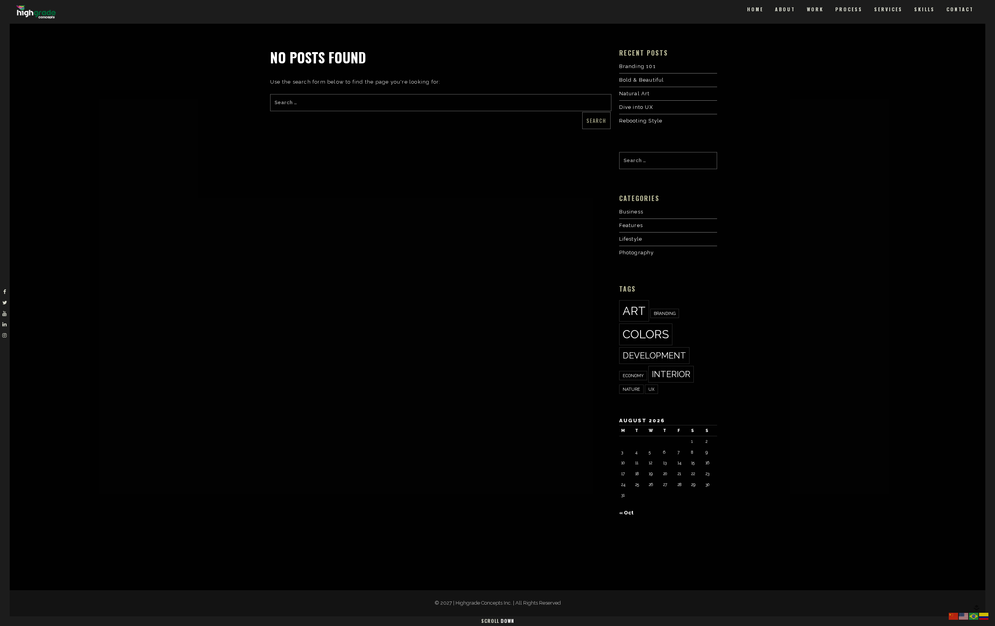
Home (755, 9)
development (654, 355)
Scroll (497, 620)
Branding (665, 313)
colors (646, 334)
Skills (924, 9)
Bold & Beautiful (641, 80)
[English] (964, 616)
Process (848, 9)
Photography (636, 252)
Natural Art (634, 93)
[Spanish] (984, 616)
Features (631, 225)
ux (651, 389)
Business (631, 212)
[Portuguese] (974, 616)
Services (888, 9)
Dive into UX (636, 107)
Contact (960, 9)
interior (671, 374)
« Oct (626, 513)
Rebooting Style (641, 121)
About (785, 9)
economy (633, 375)
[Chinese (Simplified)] (954, 616)
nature (631, 389)
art (634, 311)
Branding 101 (637, 66)
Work (815, 9)
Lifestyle (630, 239)
